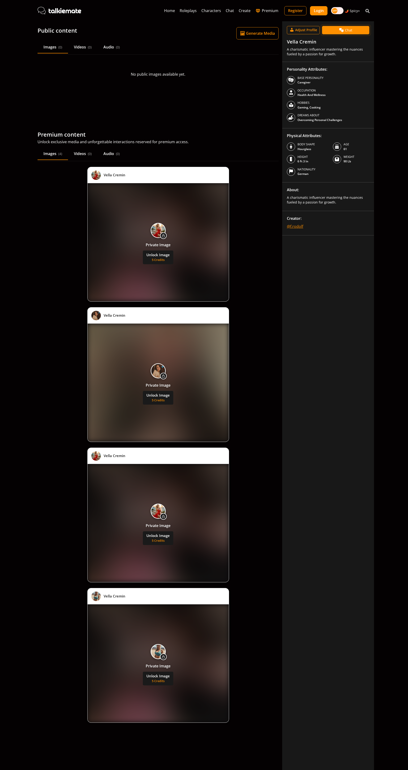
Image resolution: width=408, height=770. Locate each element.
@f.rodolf (295, 226)
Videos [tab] (83, 47)
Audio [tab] (111, 47)
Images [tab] (52, 47)
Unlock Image (158, 257)
